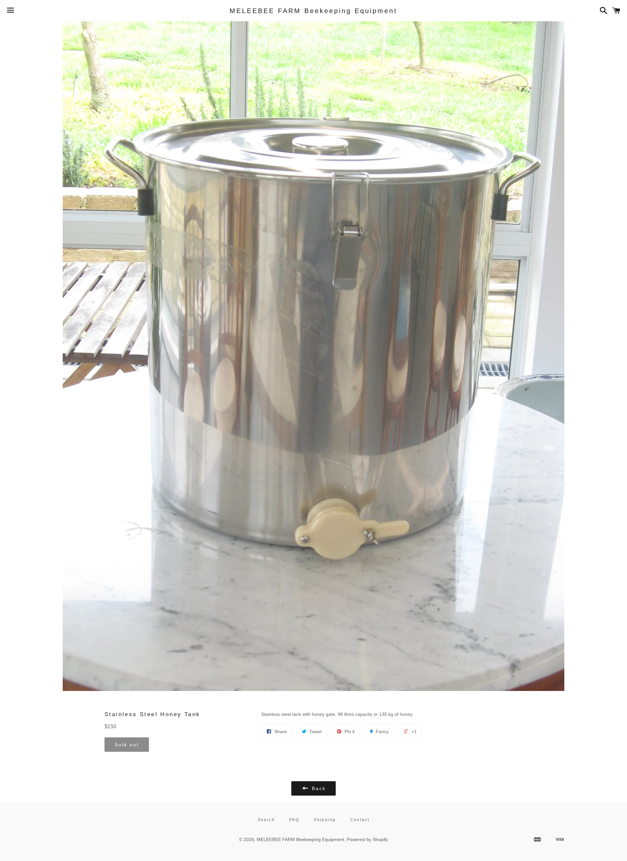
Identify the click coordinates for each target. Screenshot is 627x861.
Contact (360, 820)
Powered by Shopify (367, 839)
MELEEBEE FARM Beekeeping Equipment (313, 10)
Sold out (127, 744)
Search (266, 820)
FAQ (294, 820)
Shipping (325, 820)
